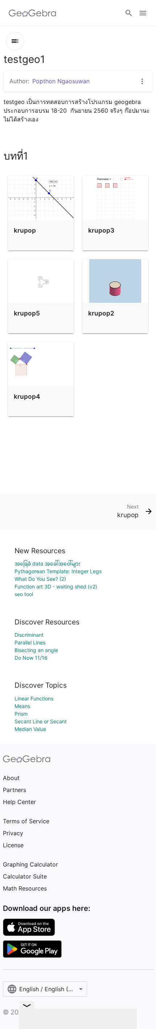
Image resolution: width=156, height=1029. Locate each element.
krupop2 (101, 313)
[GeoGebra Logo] (32, 13)
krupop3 (101, 230)
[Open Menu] (143, 13)
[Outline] (15, 41)
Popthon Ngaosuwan (61, 81)
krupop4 (27, 396)
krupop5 (27, 313)
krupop (25, 230)
